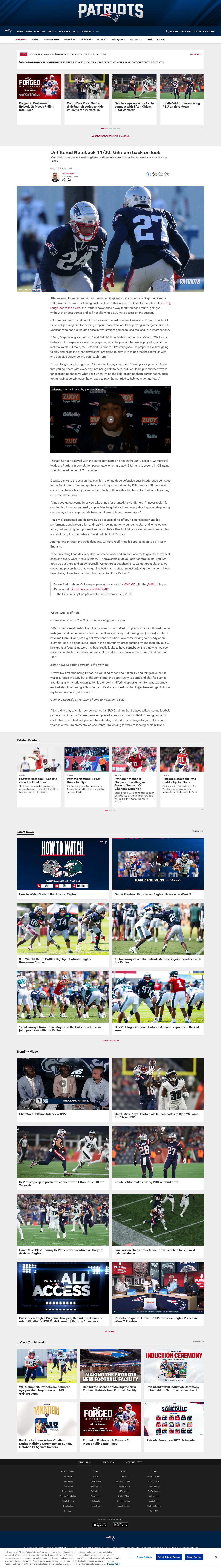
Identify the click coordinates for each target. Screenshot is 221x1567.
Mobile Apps (154, 1496)
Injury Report (96, 1486)
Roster (96, 1476)
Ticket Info (124, 1476)
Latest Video (68, 1481)
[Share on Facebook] (148, 176)
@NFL (151, 584)
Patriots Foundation (68, 1496)
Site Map (67, 1511)
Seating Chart (123, 1496)
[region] (110, 1557)
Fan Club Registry (154, 1481)
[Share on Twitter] (154, 176)
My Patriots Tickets (124, 1481)
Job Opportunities (154, 1506)
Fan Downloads (154, 1491)
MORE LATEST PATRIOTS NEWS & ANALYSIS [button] (110, 136)
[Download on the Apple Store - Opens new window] (99, 1525)
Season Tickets (124, 1486)
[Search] (167, 31)
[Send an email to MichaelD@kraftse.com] (69, 180)
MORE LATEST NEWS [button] (110, 1041)
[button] (102, 128)
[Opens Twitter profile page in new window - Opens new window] (64, 180)
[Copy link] (166, 174)
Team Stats (95, 1491)
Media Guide (154, 1501)
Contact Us (153, 1511)
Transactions (96, 1496)
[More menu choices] (97, 31)
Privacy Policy (113, 1564)
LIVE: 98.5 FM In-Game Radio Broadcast (48, 54)
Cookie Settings (144, 1557)
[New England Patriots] (110, 1539)
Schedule (96, 1501)
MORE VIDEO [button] (110, 1331)
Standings (96, 1506)
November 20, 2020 (118, 594)
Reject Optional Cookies (169, 1557)
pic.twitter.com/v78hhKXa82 (90, 589)
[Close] (216, 1557)
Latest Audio (68, 1486)
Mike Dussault (68, 173)
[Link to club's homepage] (8, 31)
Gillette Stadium (123, 1501)
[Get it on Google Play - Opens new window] (120, 1526)
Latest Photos (67, 1491)
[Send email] (160, 176)
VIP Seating (124, 1491)
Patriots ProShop (154, 1476)
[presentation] (203, 128)
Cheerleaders (68, 1506)
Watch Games (123, 1506)
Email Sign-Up (154, 1486)
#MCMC (129, 584)
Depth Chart (96, 1481)
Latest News (68, 1476)
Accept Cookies (194, 1557)
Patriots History (67, 1501)
